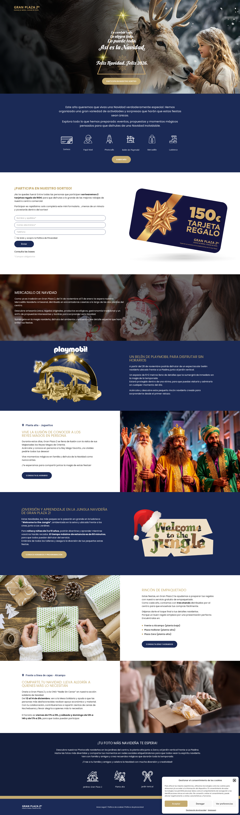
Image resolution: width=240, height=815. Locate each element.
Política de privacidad (134, 807)
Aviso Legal (101, 807)
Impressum (212, 810)
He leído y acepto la (37, 238)
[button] (234, 780)
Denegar (200, 803)
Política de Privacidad (47, 238)
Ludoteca (173, 149)
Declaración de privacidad (196, 810)
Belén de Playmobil (130, 150)
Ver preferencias (224, 803)
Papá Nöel (88, 149)
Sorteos (66, 149)
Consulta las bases (24, 251)
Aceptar (176, 803)
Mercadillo (152, 149)
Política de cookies (115, 807)
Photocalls (109, 149)
